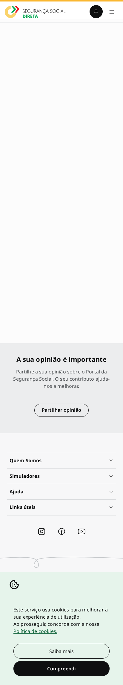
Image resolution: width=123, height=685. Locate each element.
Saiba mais (61, 651)
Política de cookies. (35, 631)
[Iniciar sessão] (96, 11)
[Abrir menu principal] (111, 11)
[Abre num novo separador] (41, 531)
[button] (61, 460)
